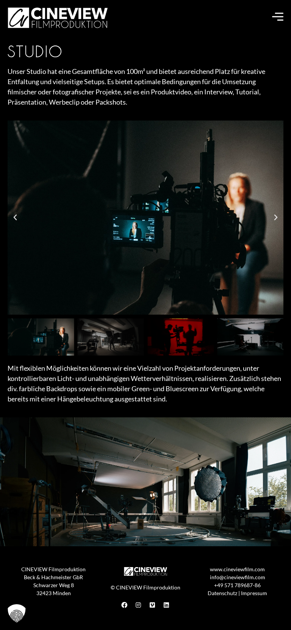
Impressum (254, 593)
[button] (15, 217)
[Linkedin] (166, 605)
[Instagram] (138, 605)
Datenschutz (222, 593)
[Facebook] (124, 605)
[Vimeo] (152, 605)
